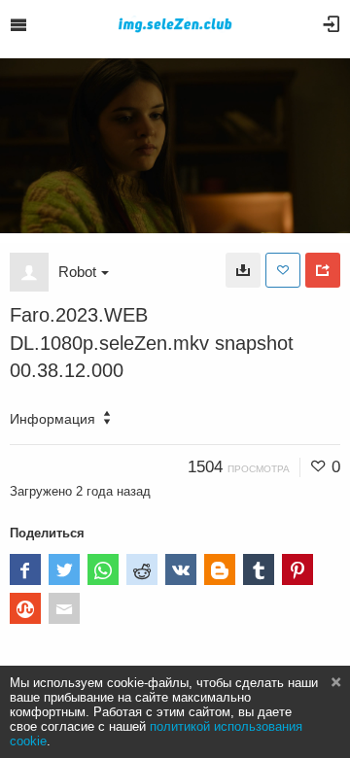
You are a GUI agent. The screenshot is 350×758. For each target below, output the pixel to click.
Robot (77, 271)
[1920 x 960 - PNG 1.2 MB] (243, 270)
